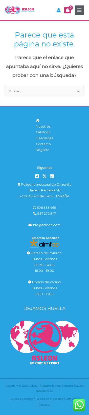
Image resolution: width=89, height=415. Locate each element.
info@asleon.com (46, 225)
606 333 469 (46, 207)
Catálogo (43, 132)
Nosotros (43, 126)
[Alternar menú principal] (79, 10)
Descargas (44, 138)
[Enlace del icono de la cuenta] (58, 10)
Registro (42, 150)
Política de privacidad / (51, 399)
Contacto (43, 144)
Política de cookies (21, 399)
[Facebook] (37, 176)
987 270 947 (46, 213)
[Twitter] (44, 176)
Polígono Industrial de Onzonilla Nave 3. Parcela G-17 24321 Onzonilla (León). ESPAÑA (45, 190)
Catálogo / (72, 399)
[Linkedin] (52, 176)
